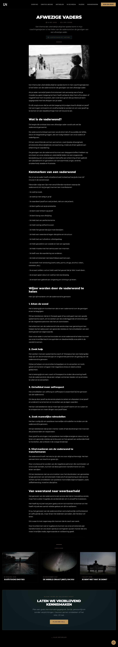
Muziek (81, 4)
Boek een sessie (108, 4)
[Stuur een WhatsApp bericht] (113, 642)
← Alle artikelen (59, 637)
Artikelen (60, 4)
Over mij (34, 4)
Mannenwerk (92, 4)
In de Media (71, 4)
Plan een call (59, 622)
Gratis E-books (47, 4)
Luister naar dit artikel (60, 37)
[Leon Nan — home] (5, 4)
